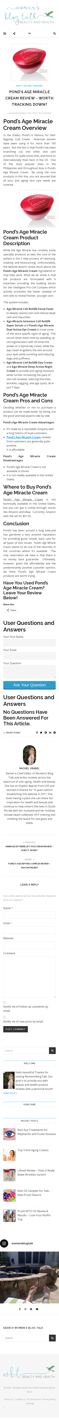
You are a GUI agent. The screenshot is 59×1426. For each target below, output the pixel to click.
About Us (8, 1399)
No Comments (45, 112)
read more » (10, 1093)
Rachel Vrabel (13, 732)
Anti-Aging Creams (29, 85)
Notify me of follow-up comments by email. (25, 1009)
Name (8, 908)
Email (7, 923)
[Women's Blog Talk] (29, 14)
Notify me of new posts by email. (23, 1021)
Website (8, 938)
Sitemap (30, 1403)
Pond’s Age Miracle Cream (24, 437)
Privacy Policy (49, 1399)
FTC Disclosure (34, 1399)
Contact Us (20, 1399)
